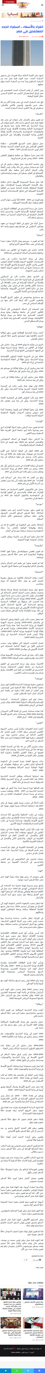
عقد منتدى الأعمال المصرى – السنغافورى (33, 1303)
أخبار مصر (33, 21)
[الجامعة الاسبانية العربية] (22, 5)
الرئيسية (39, 21)
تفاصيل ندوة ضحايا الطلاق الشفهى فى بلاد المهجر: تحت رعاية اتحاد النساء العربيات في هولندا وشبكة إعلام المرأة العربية (12, 1306)
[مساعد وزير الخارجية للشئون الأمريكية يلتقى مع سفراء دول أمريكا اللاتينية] (11, 1323)
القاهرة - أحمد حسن (37, 36)
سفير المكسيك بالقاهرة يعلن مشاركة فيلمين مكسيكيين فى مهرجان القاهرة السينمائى (33, 1334)
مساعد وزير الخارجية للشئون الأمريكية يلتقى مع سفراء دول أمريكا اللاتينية (11, 1332)
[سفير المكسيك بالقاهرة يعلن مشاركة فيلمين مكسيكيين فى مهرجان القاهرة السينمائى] (33, 1323)
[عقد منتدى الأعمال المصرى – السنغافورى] (33, 1294)
